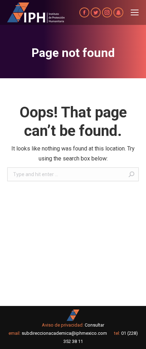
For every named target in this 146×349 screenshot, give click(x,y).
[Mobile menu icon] (134, 12)
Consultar (94, 325)
